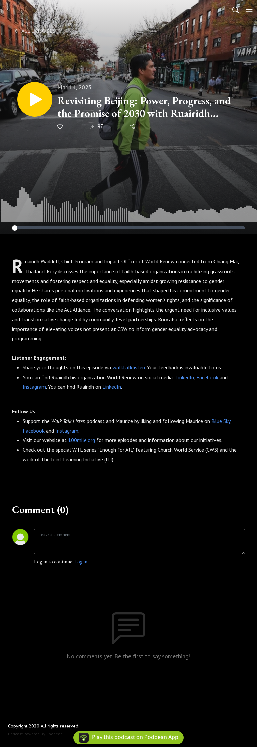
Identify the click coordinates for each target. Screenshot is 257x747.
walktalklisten (128, 367)
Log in (80, 561)
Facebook (207, 377)
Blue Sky (220, 421)
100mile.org (81, 440)
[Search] (236, 9)
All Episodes (37, 30)
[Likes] (60, 126)
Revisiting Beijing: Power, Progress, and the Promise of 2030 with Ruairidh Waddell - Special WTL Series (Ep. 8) (144, 107)
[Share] (133, 126)
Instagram (34, 386)
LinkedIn (184, 377)
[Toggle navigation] (249, 9)
